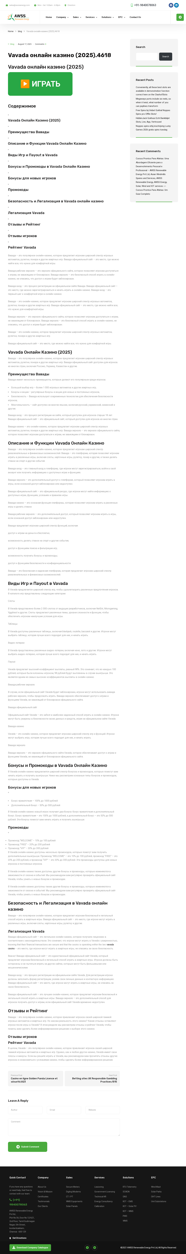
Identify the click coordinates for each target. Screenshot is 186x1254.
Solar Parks (156, 1191)
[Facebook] (171, 5)
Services (90, 17)
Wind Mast (156, 1187)
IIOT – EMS (128, 1201)
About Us (42, 1187)
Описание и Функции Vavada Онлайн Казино (47, 143)
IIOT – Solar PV (129, 1206)
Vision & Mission (45, 1191)
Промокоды (18, 190)
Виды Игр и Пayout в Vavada (33, 155)
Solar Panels (72, 1206)
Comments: (40, 44)
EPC (120, 17)
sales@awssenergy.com (19, 5)
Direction (71, 5)
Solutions (106, 17)
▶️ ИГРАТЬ (40, 83)
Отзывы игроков (22, 236)
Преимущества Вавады (28, 132)
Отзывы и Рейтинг (24, 224)
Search (140, 47)
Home (49, 17)
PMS (125, 1216)
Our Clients (43, 1206)
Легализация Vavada (26, 213)
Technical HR (100, 1196)
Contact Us (135, 17)
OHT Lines (155, 1196)
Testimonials (44, 1201)
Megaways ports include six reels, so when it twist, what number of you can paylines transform (153, 102)
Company (61, 17)
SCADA (126, 1191)
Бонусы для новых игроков (32, 178)
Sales (76, 17)
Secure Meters (73, 1187)
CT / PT (69, 1196)
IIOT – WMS (128, 1211)
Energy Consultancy (103, 1201)
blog (20, 31)
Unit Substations (158, 1201)
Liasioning (99, 1187)
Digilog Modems (73, 1191)
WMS (125, 1221)
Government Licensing (104, 1191)
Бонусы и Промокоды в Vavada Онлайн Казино (49, 167)
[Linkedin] (176, 5)
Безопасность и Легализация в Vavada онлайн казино (56, 201)
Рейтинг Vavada (22, 247)
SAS (125, 1196)
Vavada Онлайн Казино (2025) (34, 120)
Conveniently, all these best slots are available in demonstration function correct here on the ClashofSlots (153, 91)
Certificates (43, 1196)
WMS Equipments (74, 1201)
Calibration (99, 1206)
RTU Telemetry (129, 1187)
